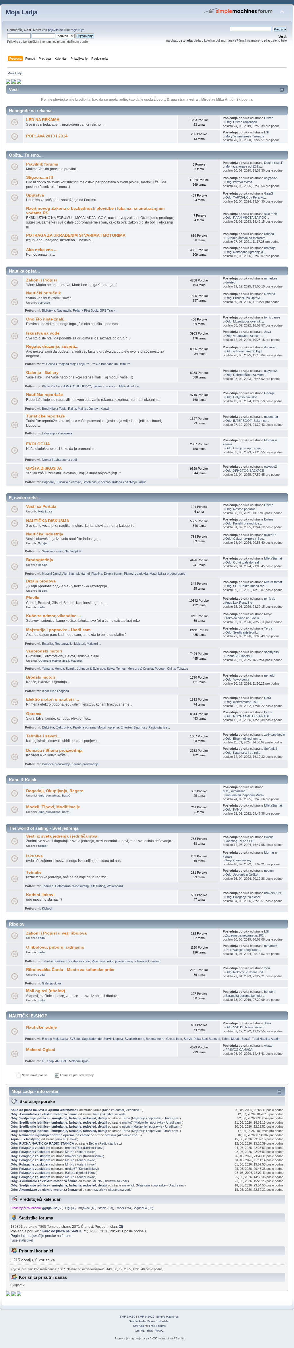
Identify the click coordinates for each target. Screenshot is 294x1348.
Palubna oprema (84, 727)
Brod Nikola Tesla (54, 408)
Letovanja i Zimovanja (57, 433)
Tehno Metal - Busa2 (236, 1038)
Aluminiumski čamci (76, 573)
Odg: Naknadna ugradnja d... (245, 252)
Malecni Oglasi (40, 1050)
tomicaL (269, 598)
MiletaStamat (273, 558)
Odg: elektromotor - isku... (243, 702)
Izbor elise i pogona (55, 691)
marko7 (127, 1122)
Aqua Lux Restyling (238, 602)
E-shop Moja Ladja (55, 1038)
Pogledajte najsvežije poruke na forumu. (42, 1236)
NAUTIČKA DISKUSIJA (47, 521)
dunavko (270, 347)
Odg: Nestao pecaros (240, 509)
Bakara (70, 1172)
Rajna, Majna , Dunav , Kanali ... (90, 408)
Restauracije (63, 643)
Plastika (96, 573)
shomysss (271, 652)
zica (267, 968)
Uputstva (35, 195)
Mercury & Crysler (140, 668)
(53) (52, 1208)
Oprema (33, 714)
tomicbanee (272, 317)
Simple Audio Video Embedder (149, 1321)
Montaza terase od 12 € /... (244, 166)
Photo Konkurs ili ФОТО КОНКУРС (66, 386)
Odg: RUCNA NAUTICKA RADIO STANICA (42, 1143)
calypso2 (270, 178)
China (171, 668)
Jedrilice (47, 886)
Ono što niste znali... (46, 319)
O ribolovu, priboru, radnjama (55, 947)
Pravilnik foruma (42, 164)
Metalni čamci (51, 573)
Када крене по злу (238, 860)
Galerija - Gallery (42, 372)
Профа (42, 543)
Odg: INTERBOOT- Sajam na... (247, 420)
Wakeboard (115, 886)
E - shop (48, 1061)
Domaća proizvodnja (56, 764)
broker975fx (272, 893)
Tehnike (34, 872)
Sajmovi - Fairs (52, 551)
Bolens (269, 519)
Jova (267, 331)
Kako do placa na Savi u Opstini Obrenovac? (44, 1110)
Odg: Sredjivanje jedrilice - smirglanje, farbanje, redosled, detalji (59, 1118)
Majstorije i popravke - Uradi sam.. (59, 630)
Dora (267, 698)
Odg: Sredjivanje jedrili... (242, 632)
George (269, 393)
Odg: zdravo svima (238, 182)
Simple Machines (167, 1316)
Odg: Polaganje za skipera (30, 1147)
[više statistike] (22, 1240)
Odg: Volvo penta (237, 679)
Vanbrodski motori (44, 651)
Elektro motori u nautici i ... (52, 699)
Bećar (268, 712)
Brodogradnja (39, 560)
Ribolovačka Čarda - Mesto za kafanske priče (70, 970)
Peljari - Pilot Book (85, 310)
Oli (121, 1227)
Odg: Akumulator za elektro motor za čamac (44, 1114)
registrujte (77, 30)
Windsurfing (80, 886)
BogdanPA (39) (143, 1208)
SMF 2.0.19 (127, 1316)
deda (41, 607)
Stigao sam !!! (39, 177)
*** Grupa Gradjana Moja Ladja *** (66, 364)
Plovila (32, 598)
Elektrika (48, 727)
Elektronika (63, 727)
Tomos (121, 668)
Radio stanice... (159, 727)
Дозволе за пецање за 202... (245, 935)
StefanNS (270, 748)
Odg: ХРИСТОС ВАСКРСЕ (244, 470)
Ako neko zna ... (41, 250)
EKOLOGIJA (38, 444)
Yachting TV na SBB (239, 841)
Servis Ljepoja (113, 1038)
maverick (76, 660)
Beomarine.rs (155, 1038)
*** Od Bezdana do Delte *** (111, 364)
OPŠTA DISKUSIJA (44, 468)
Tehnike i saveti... (43, 736)
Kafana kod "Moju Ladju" (129, 482)
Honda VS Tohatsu (238, 656)
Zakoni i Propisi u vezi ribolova (56, 933)
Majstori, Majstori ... (87, 643)
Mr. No (69, 1151)
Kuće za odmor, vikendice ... (53, 616)
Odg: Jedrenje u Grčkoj (241, 874)
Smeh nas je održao (97, 482)
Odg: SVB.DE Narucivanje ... (245, 1027)
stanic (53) (105, 1208)
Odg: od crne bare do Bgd (243, 351)
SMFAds (138, 1325)
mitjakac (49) (87, 1208)
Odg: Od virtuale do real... (243, 562)
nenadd (269, 675)
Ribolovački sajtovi (147, 961)
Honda (59, 668)
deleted (230, 282)
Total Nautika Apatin (265, 1038)
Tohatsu (182, 668)
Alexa (268, 1045)
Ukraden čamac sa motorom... (246, 238)
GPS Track (107, 310)
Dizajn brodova (41, 581)
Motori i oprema (108, 727)
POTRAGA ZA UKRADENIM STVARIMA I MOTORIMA (75, 235)
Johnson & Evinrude (91, 668)
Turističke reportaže (45, 416)
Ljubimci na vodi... (105, 386)
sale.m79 (270, 213)
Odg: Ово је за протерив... (244, 448)
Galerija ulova (51, 983)
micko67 (270, 535)
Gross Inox (174, 1038)
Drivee (268, 118)
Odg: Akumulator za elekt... (244, 335)
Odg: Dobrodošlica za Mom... (245, 374)
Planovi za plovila (136, 573)
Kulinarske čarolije (68, 482)
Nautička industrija (44, 534)
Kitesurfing (97, 886)
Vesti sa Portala (41, 506)
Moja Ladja (22, 12)
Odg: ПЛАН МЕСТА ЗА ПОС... (247, 217)
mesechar (271, 416)
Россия (160, 668)
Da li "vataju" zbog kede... (243, 949)
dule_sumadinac (49, 795)
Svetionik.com (134, 1038)
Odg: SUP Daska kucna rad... (246, 586)
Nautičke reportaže (44, 395)
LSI (266, 132)
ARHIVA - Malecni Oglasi (72, 1061)
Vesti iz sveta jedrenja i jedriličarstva (61, 836)
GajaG (268, 193)
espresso (44, 302)
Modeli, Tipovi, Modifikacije (53, 807)
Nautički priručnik (43, 293)
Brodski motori (40, 677)
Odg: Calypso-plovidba (241, 397)
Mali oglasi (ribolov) (45, 991)
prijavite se (55, 30)
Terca (268, 628)
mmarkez (270, 278)
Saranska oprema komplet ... (245, 995)
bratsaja (269, 248)
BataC (66, 795)
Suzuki (70, 668)
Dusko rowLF (273, 162)
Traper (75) (123, 1208)
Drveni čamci (113, 573)
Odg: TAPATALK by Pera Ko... (246, 197)
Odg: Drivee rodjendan (241, 122)
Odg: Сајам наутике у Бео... (245, 538)
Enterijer (47, 643)
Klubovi (47, 908)
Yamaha (47, 668)
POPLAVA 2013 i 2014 (46, 136)
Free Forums (157, 1325)
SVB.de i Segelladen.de (85, 1038)
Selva (111, 668)
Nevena (269, 294)
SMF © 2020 (146, 1316)
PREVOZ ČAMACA (238, 1049)
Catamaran (63, 886)
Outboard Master (49, 660)
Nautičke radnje (41, 1027)
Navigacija (64, 310)
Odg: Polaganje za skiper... (244, 897)
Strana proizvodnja (85, 764)
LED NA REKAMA (42, 120)
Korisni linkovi (40, 895)
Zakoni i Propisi (41, 280)
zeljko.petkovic (274, 734)
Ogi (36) (71, 1208)
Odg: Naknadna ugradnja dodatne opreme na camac (50, 1135)
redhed (269, 234)
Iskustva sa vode (42, 333)
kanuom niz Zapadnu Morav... (246, 795)
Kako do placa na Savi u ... (243, 618)
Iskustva (34, 856)
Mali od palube (129, 386)
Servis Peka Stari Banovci (202, 1038)
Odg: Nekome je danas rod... (245, 972)
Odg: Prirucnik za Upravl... (243, 298)
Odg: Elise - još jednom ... (243, 738)
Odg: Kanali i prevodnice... (243, 523)
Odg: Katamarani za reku (242, 752)
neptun (269, 870)
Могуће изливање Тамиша (244, 136)
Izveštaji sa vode (78, 961)
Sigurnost (140, 727)
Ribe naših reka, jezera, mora (112, 961)
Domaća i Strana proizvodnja (54, 750)
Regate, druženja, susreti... (52, 346)
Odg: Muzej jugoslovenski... (244, 321)
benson (269, 991)
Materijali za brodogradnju (167, 573)
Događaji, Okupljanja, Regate (54, 791)
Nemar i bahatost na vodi (59, 459)
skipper (42, 845)
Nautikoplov (73, 551)
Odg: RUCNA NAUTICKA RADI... (248, 716)
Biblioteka (48, 310)
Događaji (48, 482)
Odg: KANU (233, 809)
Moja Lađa (45, 511)
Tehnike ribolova (53, 961)
